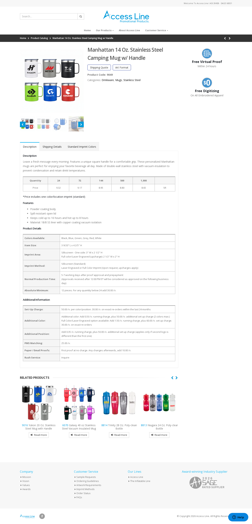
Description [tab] (30, 146)
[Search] (81, 16)
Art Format (121, 67)
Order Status (83, 493)
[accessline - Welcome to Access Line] (126, 16)
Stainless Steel (132, 80)
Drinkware (108, 80)
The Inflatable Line (140, 481)
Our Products (104, 30)
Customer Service (155, 30)
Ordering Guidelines (87, 481)
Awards (26, 489)
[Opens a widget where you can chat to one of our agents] (238, 517)
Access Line (136, 477)
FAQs (79, 497)
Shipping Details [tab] (52, 146)
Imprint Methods (85, 489)
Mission (26, 477)
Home (87, 30)
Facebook (42, 516)
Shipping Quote (99, 67)
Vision (25, 481)
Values (26, 485)
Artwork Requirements (88, 485)
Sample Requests (86, 477)
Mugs (118, 80)
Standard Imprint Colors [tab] (82, 146)
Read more (40, 435)
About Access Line (129, 30)
